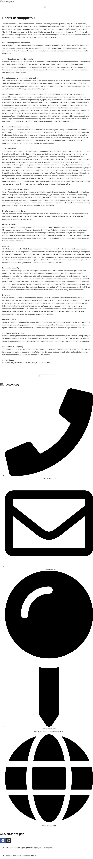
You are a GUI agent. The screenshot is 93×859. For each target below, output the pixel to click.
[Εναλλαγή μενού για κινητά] (46, 12)
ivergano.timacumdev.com (24, 29)
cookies (20, 249)
